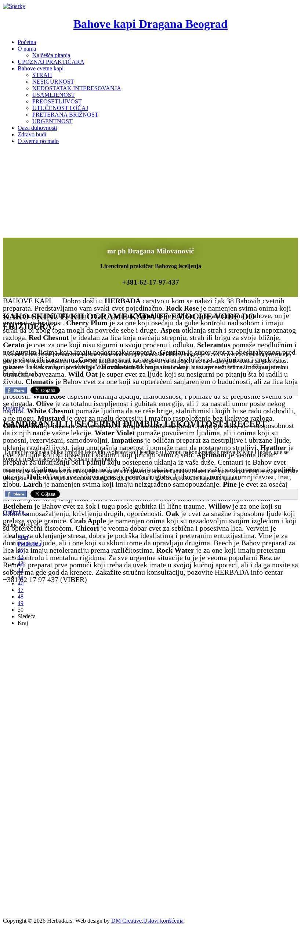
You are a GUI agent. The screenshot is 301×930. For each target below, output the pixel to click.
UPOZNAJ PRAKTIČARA (51, 62)
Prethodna (29, 544)
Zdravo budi (32, 134)
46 (20, 583)
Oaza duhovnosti (37, 128)
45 (20, 577)
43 (20, 563)
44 (20, 570)
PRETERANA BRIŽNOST (65, 114)
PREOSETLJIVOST (57, 101)
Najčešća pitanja (51, 55)
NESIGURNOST (53, 81)
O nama (27, 48)
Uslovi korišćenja (163, 921)
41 (20, 550)
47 (20, 590)
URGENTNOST (52, 121)
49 (20, 603)
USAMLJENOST (53, 95)
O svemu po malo (38, 141)
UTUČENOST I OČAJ (60, 108)
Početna (27, 42)
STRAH (42, 75)
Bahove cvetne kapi (41, 68)
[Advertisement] (58, 678)
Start (23, 537)
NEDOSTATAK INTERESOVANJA (76, 88)
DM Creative (126, 921)
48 (20, 596)
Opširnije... (16, 408)
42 (20, 557)
